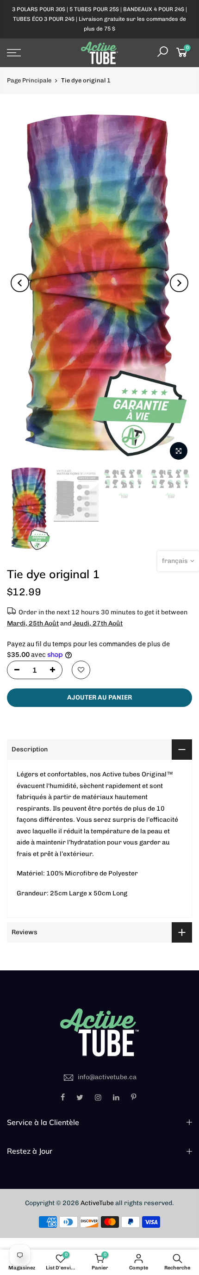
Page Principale (29, 80)
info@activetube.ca (107, 1077)
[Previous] (20, 283)
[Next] (179, 283)
